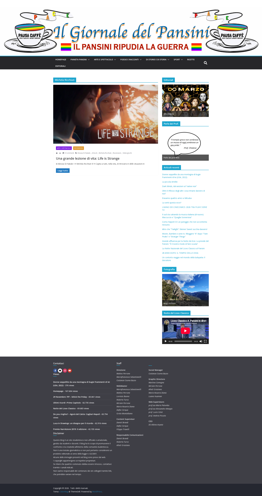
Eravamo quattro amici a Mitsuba (177, 198)
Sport (177, 59)
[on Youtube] (70, 371)
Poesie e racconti (129, 59)
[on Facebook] (55, 371)
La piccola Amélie (170, 181)
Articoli (94, 153)
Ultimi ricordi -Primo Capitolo (67, 402)
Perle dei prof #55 (171, 157)
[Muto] (201, 341)
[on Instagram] (65, 371)
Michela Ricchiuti (105, 153)
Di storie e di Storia (156, 59)
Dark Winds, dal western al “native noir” (179, 186)
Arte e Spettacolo (103, 59)
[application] (185, 331)
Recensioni (78, 148)
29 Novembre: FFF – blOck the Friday (70, 397)
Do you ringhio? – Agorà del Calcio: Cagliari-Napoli (76, 414)
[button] (88, 59)
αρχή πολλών (169, 303)
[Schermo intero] (205, 341)
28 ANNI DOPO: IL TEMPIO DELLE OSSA (180, 253)
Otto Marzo (168, 114)
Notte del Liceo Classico (64, 408)
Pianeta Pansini (79, 59)
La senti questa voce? (171, 202)
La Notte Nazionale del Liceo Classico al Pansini (183, 248)
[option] (185, 101)
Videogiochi (127, 153)
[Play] (165, 341)
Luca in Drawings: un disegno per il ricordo (73, 423)
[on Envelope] (60, 371)
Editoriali (60, 66)
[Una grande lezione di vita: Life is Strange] (105, 114)
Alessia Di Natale (83, 153)
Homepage (60, 59)
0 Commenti (69, 153)
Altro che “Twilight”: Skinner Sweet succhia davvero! (184, 229)
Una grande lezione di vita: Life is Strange (88, 158)
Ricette (191, 59)
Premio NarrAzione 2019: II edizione (70, 429)
